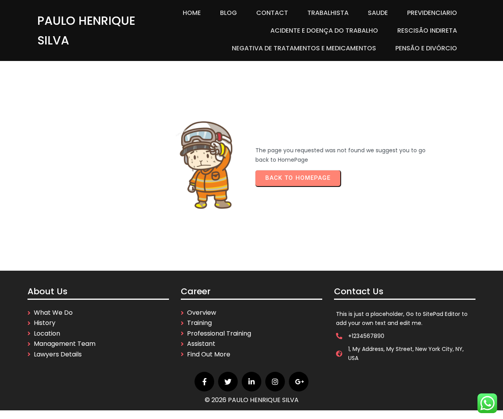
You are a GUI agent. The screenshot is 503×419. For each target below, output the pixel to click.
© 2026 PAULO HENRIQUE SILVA (252, 399)
